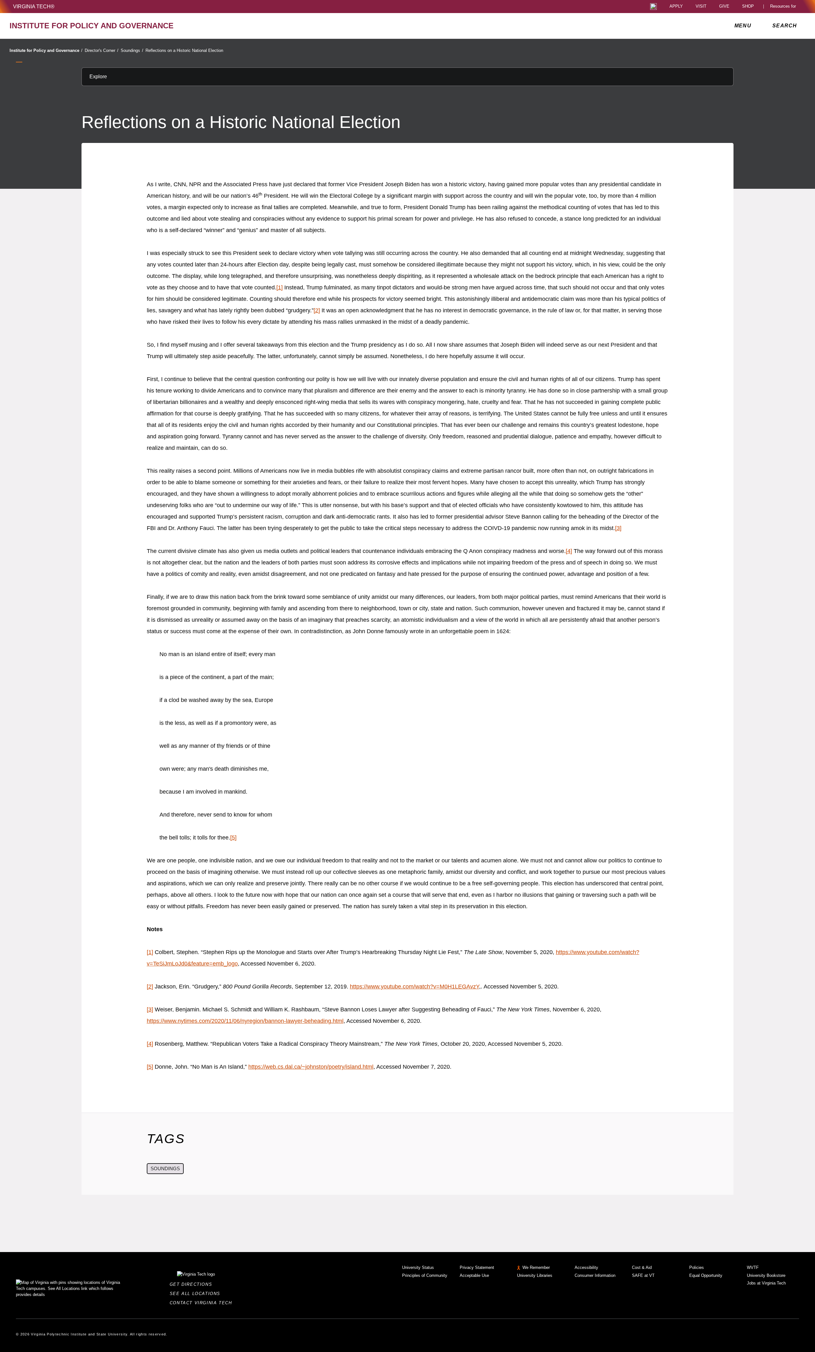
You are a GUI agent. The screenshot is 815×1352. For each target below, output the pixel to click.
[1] (279, 287)
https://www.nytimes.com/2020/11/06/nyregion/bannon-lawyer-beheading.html (245, 1021)
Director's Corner (101, 50)
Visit (701, 6)
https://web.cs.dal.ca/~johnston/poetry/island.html (310, 1067)
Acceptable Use (474, 1275)
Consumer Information (595, 1275)
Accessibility (586, 1267)
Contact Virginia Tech (203, 1302)
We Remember (536, 1267)
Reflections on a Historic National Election (184, 50)
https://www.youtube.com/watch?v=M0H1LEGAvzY (414, 986)
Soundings (132, 50)
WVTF (753, 1267)
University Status (418, 1267)
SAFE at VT (643, 1275)
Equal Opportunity (705, 1275)
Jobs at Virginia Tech (766, 1283)
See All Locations (197, 1293)
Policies (696, 1267)
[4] (569, 551)
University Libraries (534, 1275)
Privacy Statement (477, 1267)
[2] (317, 310)
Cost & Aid (642, 1267)
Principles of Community (424, 1275)
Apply (676, 6)
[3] (618, 528)
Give (724, 6)
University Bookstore (766, 1275)
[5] (233, 837)
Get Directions (193, 1284)
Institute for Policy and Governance (46, 50)
